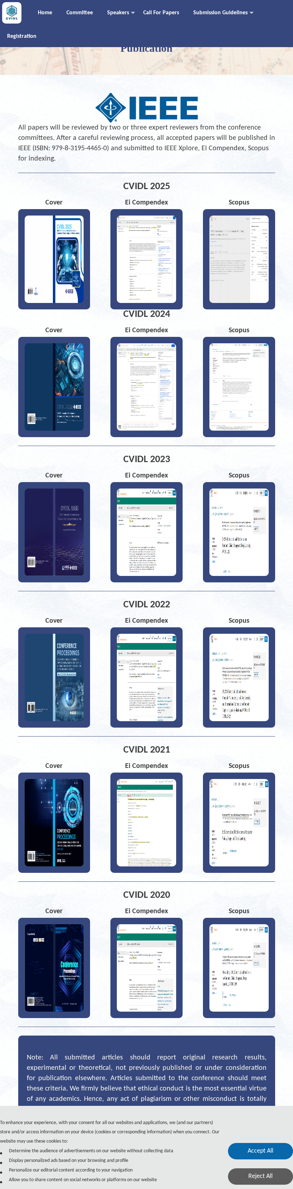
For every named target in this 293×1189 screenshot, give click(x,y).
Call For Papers (161, 13)
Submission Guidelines (220, 13)
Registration (21, 36)
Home (45, 13)
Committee (79, 13)
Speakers (118, 13)
